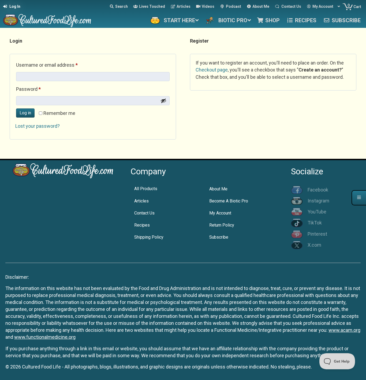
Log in (25, 112)
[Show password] (163, 101)
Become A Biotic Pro (228, 201)
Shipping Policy (148, 237)
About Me (218, 188)
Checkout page (212, 70)
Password (37, 89)
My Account (220, 213)
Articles (141, 201)
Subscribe (218, 237)
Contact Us (144, 213)
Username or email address (56, 65)
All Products (145, 188)
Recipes (142, 225)
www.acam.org (344, 330)
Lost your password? (37, 126)
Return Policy (221, 225)
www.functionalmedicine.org (45, 337)
